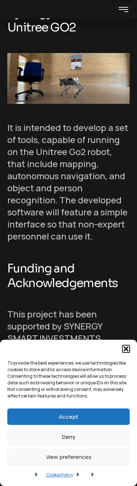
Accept (68, 417)
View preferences (68, 457)
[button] (126, 349)
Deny (68, 437)
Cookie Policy (59, 475)
